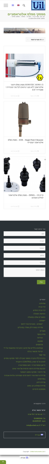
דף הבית (42, 306)
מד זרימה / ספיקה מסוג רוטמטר (32, 372)
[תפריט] (7, 5)
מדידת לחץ (41, 382)
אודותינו (42, 303)
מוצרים (42, 330)
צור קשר (42, 354)
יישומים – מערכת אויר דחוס (32, 324)
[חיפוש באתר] (23, 5)
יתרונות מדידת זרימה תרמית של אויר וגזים (28, 368)
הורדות (40, 337)
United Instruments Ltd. (33, 451)
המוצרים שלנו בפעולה (36, 317)
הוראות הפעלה (39, 313)
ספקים (40, 341)
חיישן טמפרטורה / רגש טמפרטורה (31, 365)
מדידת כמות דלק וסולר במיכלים (30, 327)
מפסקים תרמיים (39, 389)
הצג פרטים (14, 96)
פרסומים (39, 344)
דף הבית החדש (39, 310)
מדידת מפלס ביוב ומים (36, 385)
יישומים (42, 320)
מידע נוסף (34, 96)
